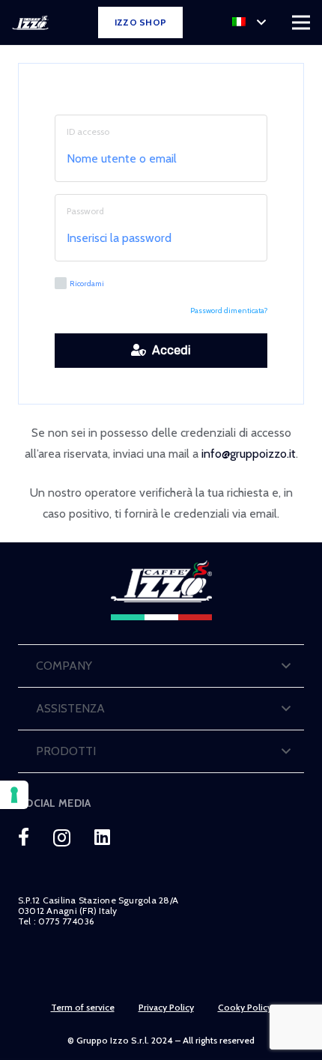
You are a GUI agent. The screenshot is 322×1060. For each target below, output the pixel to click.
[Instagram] (61, 837)
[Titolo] (23, 837)
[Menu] (301, 22)
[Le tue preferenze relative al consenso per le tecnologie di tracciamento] (14, 795)
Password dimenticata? (228, 310)
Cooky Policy (245, 1007)
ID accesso (88, 131)
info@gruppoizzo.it (248, 453)
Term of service (83, 1007)
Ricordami (87, 283)
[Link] (30, 22)
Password (85, 210)
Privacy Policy (166, 1007)
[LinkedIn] (102, 837)
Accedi (168, 350)
